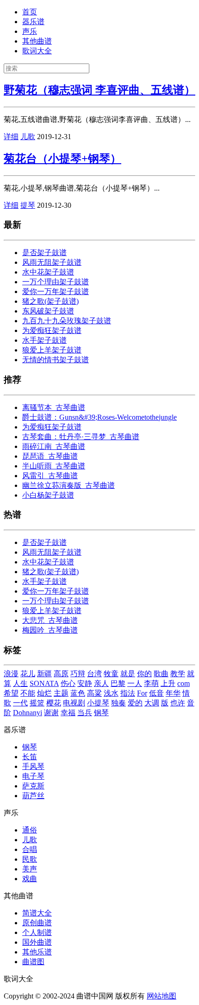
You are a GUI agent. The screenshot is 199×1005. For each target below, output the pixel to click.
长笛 (29, 757)
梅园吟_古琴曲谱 (50, 630)
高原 (61, 674)
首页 (29, 12)
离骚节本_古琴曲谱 (53, 407)
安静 (84, 683)
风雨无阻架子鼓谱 (51, 262)
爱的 (135, 703)
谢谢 (51, 713)
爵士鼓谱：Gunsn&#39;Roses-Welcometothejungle (99, 417)
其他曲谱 (37, 41)
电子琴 (33, 776)
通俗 (29, 830)
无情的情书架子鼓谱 (55, 360)
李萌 (151, 683)
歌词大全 (37, 51)
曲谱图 (33, 962)
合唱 (29, 849)
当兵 (84, 713)
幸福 (68, 713)
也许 (177, 703)
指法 (127, 693)
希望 (11, 693)
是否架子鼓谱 (44, 252)
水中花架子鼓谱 (48, 272)
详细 (11, 137)
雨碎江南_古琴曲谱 (53, 446)
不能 (27, 693)
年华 (173, 693)
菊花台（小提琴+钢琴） (62, 159)
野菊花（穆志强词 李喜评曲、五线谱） (99, 90)
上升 (168, 683)
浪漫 (11, 674)
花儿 (27, 674)
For (142, 693)
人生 (20, 683)
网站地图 (161, 996)
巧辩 (77, 674)
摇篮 (37, 703)
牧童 (111, 674)
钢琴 (101, 713)
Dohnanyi (27, 713)
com (183, 683)
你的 (144, 674)
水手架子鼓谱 (44, 340)
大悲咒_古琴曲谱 (50, 620)
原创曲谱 (37, 923)
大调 (151, 703)
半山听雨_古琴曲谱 (53, 466)
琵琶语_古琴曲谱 (50, 456)
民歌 (29, 859)
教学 (177, 674)
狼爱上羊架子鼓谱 (51, 350)
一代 (20, 703)
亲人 (101, 683)
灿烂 (44, 693)
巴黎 (118, 683)
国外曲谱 (37, 942)
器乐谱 (33, 22)
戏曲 (29, 879)
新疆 (44, 674)
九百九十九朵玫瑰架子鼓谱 (66, 321)
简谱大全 (37, 913)
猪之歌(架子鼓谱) (50, 301)
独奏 (118, 703)
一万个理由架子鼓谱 (55, 282)
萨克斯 (33, 786)
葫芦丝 (33, 796)
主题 (61, 693)
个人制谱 (37, 932)
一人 (134, 683)
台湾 (94, 674)
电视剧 (74, 703)
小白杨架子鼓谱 (48, 495)
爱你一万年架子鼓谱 (55, 291)
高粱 (94, 693)
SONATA (44, 683)
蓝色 (77, 693)
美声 (29, 869)
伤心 (68, 683)
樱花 (53, 703)
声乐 (29, 31)
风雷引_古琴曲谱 (50, 476)
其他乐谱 (37, 952)
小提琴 (98, 703)
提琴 (27, 205)
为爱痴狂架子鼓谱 (51, 330)
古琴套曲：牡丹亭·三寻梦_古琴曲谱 (80, 437)
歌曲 (161, 674)
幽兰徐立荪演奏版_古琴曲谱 (68, 485)
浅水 (111, 693)
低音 (156, 693)
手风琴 (33, 766)
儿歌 (27, 137)
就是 (127, 674)
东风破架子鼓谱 (48, 311)
